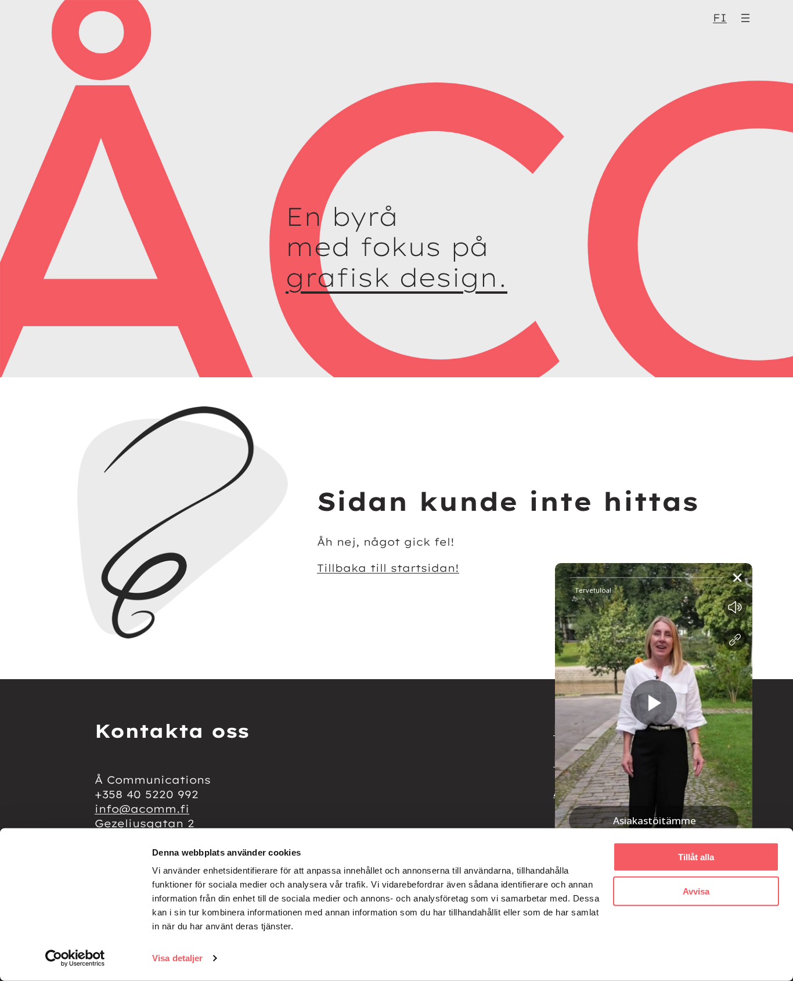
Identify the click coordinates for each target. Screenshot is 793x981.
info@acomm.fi (142, 809)
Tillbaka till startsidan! (388, 568)
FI (720, 17)
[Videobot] (653, 751)
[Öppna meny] (745, 18)
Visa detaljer (177, 958)
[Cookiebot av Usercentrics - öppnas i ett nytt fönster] (75, 958)
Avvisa (696, 891)
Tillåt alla (696, 857)
